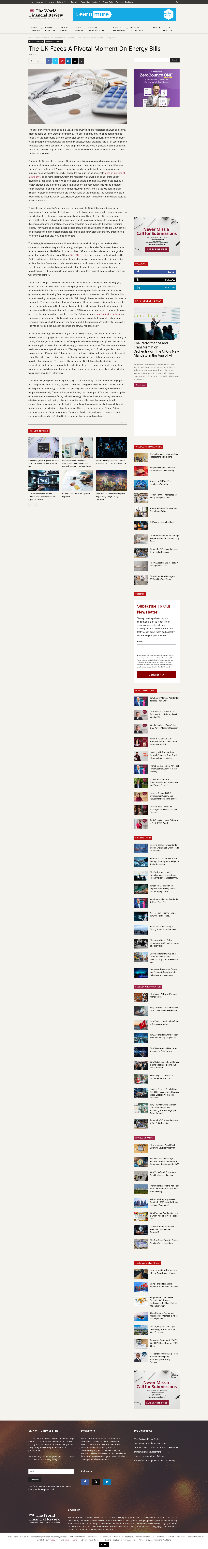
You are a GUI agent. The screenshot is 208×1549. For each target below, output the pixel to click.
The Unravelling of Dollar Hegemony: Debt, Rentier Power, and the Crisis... (164, 943)
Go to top (124, 423)
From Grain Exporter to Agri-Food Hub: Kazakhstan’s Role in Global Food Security (164, 1189)
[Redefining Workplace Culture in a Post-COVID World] (141, 824)
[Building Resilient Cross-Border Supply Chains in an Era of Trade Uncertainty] (141, 848)
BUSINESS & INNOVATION (119, 28)
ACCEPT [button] (104, 1544)
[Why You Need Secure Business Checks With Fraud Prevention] (141, 1011)
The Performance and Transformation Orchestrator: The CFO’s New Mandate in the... (164, 875)
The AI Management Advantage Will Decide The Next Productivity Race (164, 538)
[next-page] (35, 505)
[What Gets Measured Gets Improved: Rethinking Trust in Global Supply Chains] (141, 889)
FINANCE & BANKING (50, 28)
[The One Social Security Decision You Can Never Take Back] (141, 1244)
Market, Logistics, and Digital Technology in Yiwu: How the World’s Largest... (162, 1329)
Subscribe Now (156, 674)
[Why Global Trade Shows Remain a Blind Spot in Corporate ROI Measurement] (141, 1065)
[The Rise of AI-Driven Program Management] (141, 997)
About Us (39, 2)
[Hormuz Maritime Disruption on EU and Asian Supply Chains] (141, 1274)
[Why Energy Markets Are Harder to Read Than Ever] (141, 701)
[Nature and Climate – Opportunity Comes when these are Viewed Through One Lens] (141, 783)
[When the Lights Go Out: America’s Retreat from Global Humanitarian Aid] (141, 742)
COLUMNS (153, 27)
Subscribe (74, 2)
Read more (140, 385)
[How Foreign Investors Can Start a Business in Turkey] (141, 1025)
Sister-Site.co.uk (78, 255)
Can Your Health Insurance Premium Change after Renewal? (162, 1229)
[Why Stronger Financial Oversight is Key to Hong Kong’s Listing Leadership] (111, 480)
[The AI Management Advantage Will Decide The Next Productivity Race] (141, 539)
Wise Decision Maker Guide (146, 1439)
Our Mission (49, 2)
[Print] (81, 61)
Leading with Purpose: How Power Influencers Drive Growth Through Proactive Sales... (164, 755)
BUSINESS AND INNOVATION (148, 987)
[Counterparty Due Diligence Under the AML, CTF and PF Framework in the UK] (43, 447)
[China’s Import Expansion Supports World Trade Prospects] (141, 1287)
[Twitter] (55, 61)
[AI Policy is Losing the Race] (141, 525)
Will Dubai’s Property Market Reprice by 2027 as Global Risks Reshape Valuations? (164, 1202)
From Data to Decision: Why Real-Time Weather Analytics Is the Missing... (164, 769)
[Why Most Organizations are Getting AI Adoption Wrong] (141, 471)
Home (30, 2)
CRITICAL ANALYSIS (79, 28)
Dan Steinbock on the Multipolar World (151, 1443)
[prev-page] (30, 505)
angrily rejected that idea (108, 314)
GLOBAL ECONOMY (35, 28)
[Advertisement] (155, 418)
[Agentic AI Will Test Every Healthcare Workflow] (141, 485)
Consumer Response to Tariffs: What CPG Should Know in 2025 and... (164, 1343)
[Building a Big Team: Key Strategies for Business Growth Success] (141, 810)
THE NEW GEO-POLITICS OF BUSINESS (97, 28)
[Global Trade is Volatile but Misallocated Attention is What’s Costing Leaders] (141, 1316)
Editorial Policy (62, 2)
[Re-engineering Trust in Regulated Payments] (77, 480)
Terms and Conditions (124, 2)
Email (140, 641)
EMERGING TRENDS (64, 28)
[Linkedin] (68, 61)
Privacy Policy (108, 2)
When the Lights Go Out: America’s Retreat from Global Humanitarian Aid (163, 742)
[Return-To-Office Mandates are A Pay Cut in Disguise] (141, 553)
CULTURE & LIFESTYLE (167, 28)
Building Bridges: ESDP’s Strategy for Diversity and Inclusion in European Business (163, 796)
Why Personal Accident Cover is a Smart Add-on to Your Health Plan (164, 1216)
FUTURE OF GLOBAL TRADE (136, 28)
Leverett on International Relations (150, 1456)
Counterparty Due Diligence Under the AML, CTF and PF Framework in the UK (43, 463)
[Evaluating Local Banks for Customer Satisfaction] (141, 1079)
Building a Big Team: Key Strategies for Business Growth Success (164, 810)
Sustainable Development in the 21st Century (154, 1460)
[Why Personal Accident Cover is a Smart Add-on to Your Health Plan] (141, 1216)
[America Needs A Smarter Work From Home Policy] (141, 512)
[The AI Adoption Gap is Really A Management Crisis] (141, 566)
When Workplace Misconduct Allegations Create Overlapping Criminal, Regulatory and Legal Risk (76, 463)
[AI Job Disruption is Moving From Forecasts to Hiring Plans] (141, 457)
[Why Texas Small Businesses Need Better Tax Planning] (141, 1176)
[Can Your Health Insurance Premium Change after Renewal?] (141, 1230)
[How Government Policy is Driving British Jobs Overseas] (141, 930)
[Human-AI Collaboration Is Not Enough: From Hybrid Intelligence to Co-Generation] (141, 862)
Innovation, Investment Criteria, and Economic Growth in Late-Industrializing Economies (164, 972)
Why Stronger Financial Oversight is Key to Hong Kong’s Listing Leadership (110, 496)
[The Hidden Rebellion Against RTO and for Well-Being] (141, 580)
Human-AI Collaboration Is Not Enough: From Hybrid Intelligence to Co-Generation (164, 861)
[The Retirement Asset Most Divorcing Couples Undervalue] (141, 1148)
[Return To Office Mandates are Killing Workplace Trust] (141, 498)
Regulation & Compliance (65, 37)
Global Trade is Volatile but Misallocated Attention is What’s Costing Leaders (164, 1316)
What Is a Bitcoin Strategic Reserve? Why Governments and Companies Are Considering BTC (164, 1161)
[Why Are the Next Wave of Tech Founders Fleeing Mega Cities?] (141, 1038)
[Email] (75, 61)
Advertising (85, 2)
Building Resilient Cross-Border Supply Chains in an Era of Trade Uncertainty (164, 848)
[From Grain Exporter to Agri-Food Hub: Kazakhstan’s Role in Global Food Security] (141, 1189)
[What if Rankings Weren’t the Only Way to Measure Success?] (141, 728)
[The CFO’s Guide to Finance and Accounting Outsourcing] (141, 1052)
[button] (177, 2)
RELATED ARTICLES (39, 431)
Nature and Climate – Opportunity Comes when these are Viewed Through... (164, 782)
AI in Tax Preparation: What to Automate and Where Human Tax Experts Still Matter (41, 496)
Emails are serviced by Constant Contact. (155, 667)
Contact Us (96, 2)
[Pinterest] (62, 61)
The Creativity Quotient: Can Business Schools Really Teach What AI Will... (163, 714)
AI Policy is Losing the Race (162, 522)
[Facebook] (49, 61)
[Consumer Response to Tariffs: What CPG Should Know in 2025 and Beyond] (141, 1344)
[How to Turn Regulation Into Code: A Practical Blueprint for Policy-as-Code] (111, 447)
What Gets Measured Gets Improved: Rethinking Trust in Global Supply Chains (163, 889)
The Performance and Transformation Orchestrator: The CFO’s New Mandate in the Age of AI (156, 349)
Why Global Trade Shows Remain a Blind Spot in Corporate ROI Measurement (164, 1065)
